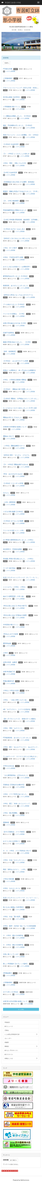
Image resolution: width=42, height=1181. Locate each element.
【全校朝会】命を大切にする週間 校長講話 (18, 182)
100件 (6, 63)
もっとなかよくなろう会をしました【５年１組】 (20, 408)
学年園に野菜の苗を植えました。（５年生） (18, 559)
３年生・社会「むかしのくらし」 (14, 860)
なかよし (6, 493)
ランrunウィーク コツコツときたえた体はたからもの (22, 756)
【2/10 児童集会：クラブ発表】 (14, 832)
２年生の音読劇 (8, 879)
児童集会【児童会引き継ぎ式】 (14, 784)
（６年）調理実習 (9, 502)
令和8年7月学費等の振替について (15, 427)
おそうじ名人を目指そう (11, 841)
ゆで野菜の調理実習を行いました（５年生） (18, 540)
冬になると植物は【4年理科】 (13, 907)
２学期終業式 (7, 982)
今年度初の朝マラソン (11, 624)
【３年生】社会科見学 (11, 144)
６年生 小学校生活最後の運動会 (14, 379)
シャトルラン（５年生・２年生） (14, 587)
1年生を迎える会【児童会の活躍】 (15, 615)
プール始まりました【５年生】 (14, 304)
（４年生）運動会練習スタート (14, 445)
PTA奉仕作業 (7, 69)
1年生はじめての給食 (10, 634)
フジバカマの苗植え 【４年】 (14, 314)
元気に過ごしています (11, 954)
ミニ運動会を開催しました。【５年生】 (17, 116)
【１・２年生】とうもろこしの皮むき (16, 153)
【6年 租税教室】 (9, 351)
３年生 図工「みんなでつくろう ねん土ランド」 (21, 747)
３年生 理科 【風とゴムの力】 (14, 163)
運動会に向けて (8, 436)
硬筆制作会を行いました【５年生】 (15, 276)
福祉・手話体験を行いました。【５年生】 (18, 125)
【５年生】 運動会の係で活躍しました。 (18, 389)
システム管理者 (10, 71)
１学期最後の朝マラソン (11, 106)
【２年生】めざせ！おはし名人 (14, 229)
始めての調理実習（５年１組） (14, 596)
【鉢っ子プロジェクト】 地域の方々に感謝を (19, 719)
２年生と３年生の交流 (11, 690)
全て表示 (13, 1160)
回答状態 (5, 1160)
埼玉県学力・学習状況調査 (12, 549)
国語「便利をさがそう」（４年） (14, 869)
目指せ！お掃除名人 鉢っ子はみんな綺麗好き (19, 370)
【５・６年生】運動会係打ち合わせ (15, 464)
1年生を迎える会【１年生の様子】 (15, 606)
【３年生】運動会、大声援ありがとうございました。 (22, 398)
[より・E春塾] (18, 1081)
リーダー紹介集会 (9, 568)
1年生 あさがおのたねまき (13, 474)
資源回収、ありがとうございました (15, 285)
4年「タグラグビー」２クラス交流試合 (16, 709)
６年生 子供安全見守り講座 (13, 257)
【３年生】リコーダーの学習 (13, 483)
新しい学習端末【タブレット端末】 (15, 963)
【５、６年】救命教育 (11, 201)
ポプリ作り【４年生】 (11, 992)
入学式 (5, 653)
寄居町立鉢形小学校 (13, 2)
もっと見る (21, 1009)
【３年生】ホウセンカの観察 (13, 521)
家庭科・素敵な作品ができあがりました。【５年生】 (22, 191)
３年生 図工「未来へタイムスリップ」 (17, 803)
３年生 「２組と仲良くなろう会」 (15, 700)
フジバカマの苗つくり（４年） (14, 530)
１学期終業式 (7, 78)
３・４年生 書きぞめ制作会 (13, 935)
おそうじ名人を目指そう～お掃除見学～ (17, 266)
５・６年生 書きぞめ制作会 (13, 945)
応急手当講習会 (8, 332)
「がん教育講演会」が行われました (15, 775)
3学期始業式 (7, 973)
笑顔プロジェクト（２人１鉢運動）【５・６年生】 (21, 135)
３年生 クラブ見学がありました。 (15, 794)
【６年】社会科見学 (10, 172)
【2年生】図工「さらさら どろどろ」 (16, 455)
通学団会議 (7, 643)
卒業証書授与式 (8, 681)
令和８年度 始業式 (10, 662)
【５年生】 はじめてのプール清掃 (15, 361)
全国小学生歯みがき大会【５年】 (14, 323)
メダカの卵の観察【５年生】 (13, 511)
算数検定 (6, 822)
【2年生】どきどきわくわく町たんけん (16, 238)
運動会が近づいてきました (12, 417)
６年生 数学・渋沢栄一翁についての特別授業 (19, 926)
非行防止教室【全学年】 (11, 97)
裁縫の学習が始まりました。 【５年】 (17, 342)
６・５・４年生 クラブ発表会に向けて (17, 850)
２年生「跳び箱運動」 (11, 813)
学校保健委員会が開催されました (14, 210)
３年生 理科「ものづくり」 (13, 728)
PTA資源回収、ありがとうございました (17, 737)
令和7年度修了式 (9, 671)
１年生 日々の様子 (10, 248)
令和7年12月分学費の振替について (15, 1001)
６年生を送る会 (8, 766)
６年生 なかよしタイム (11, 888)
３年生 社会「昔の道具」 (12, 916)
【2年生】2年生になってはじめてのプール (18, 295)
